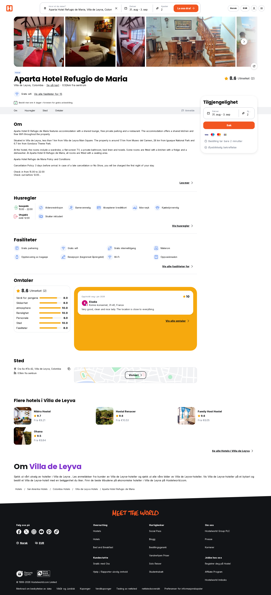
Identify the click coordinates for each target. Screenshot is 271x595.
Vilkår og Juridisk (65, 588)
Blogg (152, 539)
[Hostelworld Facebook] (18, 531)
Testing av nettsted (126, 588)
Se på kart (52, 85)
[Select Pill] (254, 8)
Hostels (97, 531)
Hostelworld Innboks (216, 580)
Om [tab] (15, 110)
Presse (208, 539)
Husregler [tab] (30, 110)
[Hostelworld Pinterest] (48, 531)
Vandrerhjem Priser (159, 555)
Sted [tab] (45, 110)
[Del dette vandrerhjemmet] (254, 66)
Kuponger (85, 588)
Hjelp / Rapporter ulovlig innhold (110, 571)
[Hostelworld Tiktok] (56, 531)
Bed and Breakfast (103, 547)
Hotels (96, 539)
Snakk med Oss (101, 563)
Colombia (37, 85)
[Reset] (116, 8)
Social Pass (155, 531)
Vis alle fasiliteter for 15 (48, 94)
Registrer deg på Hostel (218, 563)
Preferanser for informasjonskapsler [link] (184, 588)
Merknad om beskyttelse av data (33, 588)
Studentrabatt (156, 571)
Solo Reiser (155, 563)
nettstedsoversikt (151, 588)
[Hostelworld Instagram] (33, 531)
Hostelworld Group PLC (217, 531)
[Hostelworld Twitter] (26, 531)
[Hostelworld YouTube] (41, 531)
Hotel (17, 72)
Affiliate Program (213, 571)
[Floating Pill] (244, 42)
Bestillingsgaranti (158, 547)
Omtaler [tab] (59, 110)
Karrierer (209, 547)
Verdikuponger (103, 588)
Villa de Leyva (22, 85)
